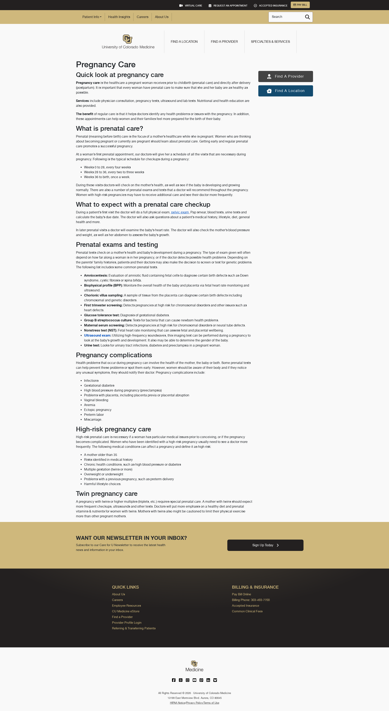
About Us (161, 17)
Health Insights (119, 17)
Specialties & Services (270, 42)
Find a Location (184, 42)
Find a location (290, 91)
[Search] (307, 17)
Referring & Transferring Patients (134, 628)
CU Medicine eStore (125, 611)
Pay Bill (302, 4)
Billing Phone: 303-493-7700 (251, 600)
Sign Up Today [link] (262, 545)
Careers (142, 17)
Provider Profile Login (126, 622)
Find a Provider (224, 42)
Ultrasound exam (97, 335)
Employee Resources (126, 605)
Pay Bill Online (241, 594)
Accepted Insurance (245, 605)
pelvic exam (180, 212)
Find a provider (289, 76)
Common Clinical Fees (247, 611)
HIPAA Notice (177, 702)
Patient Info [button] (90, 17)
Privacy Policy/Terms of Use (202, 702)
